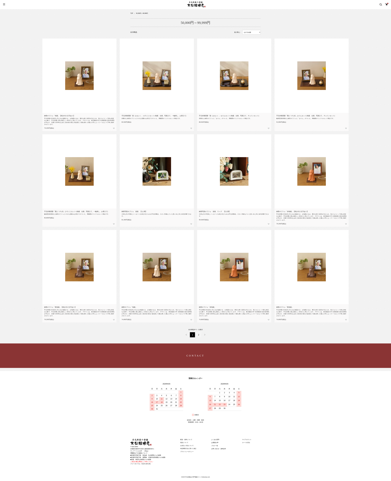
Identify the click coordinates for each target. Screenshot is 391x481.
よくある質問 (215, 439)
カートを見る (246, 442)
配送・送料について (186, 439)
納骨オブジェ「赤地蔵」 (207, 307)
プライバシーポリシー (187, 451)
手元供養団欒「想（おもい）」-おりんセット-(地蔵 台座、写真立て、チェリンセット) (229, 116)
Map (146, 451)
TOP (131, 13)
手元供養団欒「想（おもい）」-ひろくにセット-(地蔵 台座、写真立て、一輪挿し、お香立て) (154, 116)
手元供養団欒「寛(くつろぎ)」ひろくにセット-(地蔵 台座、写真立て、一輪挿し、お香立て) (76, 211)
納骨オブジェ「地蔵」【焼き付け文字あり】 (59, 116)
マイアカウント (246, 439)
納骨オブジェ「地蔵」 (129, 307)
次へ (204, 334)
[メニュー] (4, 4)
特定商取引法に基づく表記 (188, 448)
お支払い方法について (187, 445)
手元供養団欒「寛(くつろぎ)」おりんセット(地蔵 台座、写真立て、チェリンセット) (305, 116)
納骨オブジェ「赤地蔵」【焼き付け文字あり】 (292, 211)
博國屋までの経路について (138, 453)
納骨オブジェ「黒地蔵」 (284, 307)
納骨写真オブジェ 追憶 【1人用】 (134, 211)
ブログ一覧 (214, 445)
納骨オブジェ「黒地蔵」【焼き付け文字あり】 (60, 307)
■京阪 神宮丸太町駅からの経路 (140, 459)
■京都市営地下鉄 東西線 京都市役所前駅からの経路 (147, 457)
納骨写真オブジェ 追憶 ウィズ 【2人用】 (214, 211)
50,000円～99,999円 (142, 13)
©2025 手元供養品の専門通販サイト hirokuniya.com (195, 477)
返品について (184, 442)
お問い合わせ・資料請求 (218, 448)
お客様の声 (214, 442)
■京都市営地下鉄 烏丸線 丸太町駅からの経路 (145, 455)
